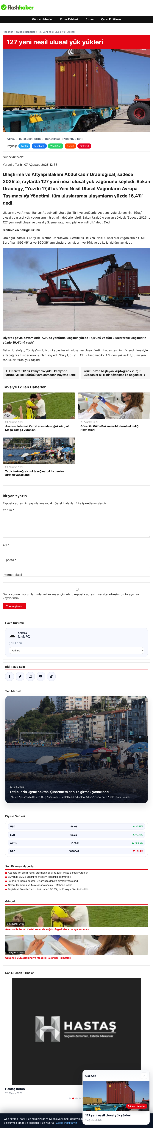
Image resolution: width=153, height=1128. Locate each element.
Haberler (8, 31)
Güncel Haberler (42, 19)
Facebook (39, 146)
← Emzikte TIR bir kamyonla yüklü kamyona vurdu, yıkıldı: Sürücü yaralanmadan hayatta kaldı (40, 373)
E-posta (9, 560)
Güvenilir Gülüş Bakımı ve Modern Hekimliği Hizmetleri (39, 876)
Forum (89, 19)
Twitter (24, 146)
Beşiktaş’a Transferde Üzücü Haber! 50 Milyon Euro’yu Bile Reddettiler (48, 889)
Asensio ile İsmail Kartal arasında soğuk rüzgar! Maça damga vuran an (48, 872)
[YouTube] (41, 676)
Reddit (70, 146)
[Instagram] (30, 676)
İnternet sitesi (12, 575)
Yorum (8, 510)
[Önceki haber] (134, 702)
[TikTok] (51, 676)
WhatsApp (55, 146)
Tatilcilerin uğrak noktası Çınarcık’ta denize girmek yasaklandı (43, 880)
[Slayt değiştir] (70, 1098)
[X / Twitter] (20, 676)
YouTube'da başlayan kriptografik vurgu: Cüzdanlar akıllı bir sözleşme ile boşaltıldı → (115, 373)
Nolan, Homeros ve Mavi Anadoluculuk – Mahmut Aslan (40, 884)
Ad (6, 545)
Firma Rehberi (69, 19)
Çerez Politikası (111, 19)
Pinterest (84, 146)
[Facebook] (9, 676)
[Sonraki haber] (141, 702)
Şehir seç (15, 643)
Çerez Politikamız (66, 1122)
